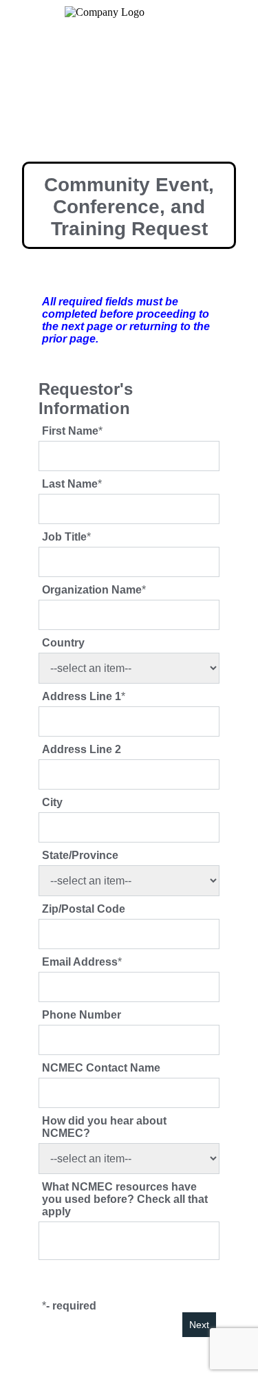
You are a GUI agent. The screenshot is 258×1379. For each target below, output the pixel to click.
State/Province (80, 855)
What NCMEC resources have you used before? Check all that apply (125, 1199)
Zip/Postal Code (83, 909)
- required (71, 1306)
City (52, 802)
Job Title (64, 537)
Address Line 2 (81, 749)
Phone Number (81, 1015)
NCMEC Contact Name (101, 1068)
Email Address (80, 962)
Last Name (70, 484)
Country (63, 643)
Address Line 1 (81, 696)
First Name (70, 431)
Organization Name (92, 590)
